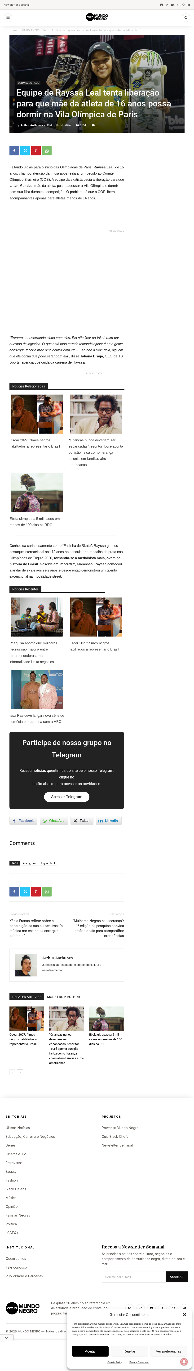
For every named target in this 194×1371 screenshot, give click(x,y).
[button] (184, 1314)
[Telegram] (188, 4)
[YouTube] (172, 4)
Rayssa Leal (48, 863)
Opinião (12, 1206)
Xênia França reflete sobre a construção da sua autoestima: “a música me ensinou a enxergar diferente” (36, 928)
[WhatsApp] (183, 4)
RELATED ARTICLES (26, 997)
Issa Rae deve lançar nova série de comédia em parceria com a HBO (36, 718)
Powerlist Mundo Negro (120, 1128)
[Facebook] (177, 4)
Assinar (177, 1276)
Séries (11, 1145)
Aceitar (90, 1351)
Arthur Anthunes (32, 125)
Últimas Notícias (18, 1128)
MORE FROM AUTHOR (63, 997)
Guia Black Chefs (115, 1136)
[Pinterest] (36, 150)
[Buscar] (186, 17)
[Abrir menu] (8, 17)
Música (11, 1198)
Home (13, 30)
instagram (29, 863)
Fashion (12, 1180)
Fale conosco (16, 1267)
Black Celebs (16, 1189)
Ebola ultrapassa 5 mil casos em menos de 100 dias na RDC (34, 522)
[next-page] (20, 1072)
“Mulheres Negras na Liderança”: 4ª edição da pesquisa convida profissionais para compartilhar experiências (98, 928)
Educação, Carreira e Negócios (30, 1136)
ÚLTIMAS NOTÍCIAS (35, 30)
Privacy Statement (139, 1362)
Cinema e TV (16, 1154)
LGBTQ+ (12, 1233)
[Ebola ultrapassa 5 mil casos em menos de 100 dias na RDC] (106, 1018)
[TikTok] (166, 4)
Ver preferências (168, 1351)
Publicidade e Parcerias (24, 1276)
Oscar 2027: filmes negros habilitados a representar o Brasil (34, 443)
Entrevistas (14, 1163)
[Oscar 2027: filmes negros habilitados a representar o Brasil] (26, 1018)
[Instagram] (161, 4)
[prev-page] (12, 1072)
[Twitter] (25, 150)
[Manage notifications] (184, 1362)
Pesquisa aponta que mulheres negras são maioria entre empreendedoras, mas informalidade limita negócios (33, 652)
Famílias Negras (18, 1215)
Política (11, 1224)
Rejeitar (129, 1351)
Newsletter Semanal (17, 4)
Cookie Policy (114, 1362)
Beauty (11, 1171)
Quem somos (16, 1259)
